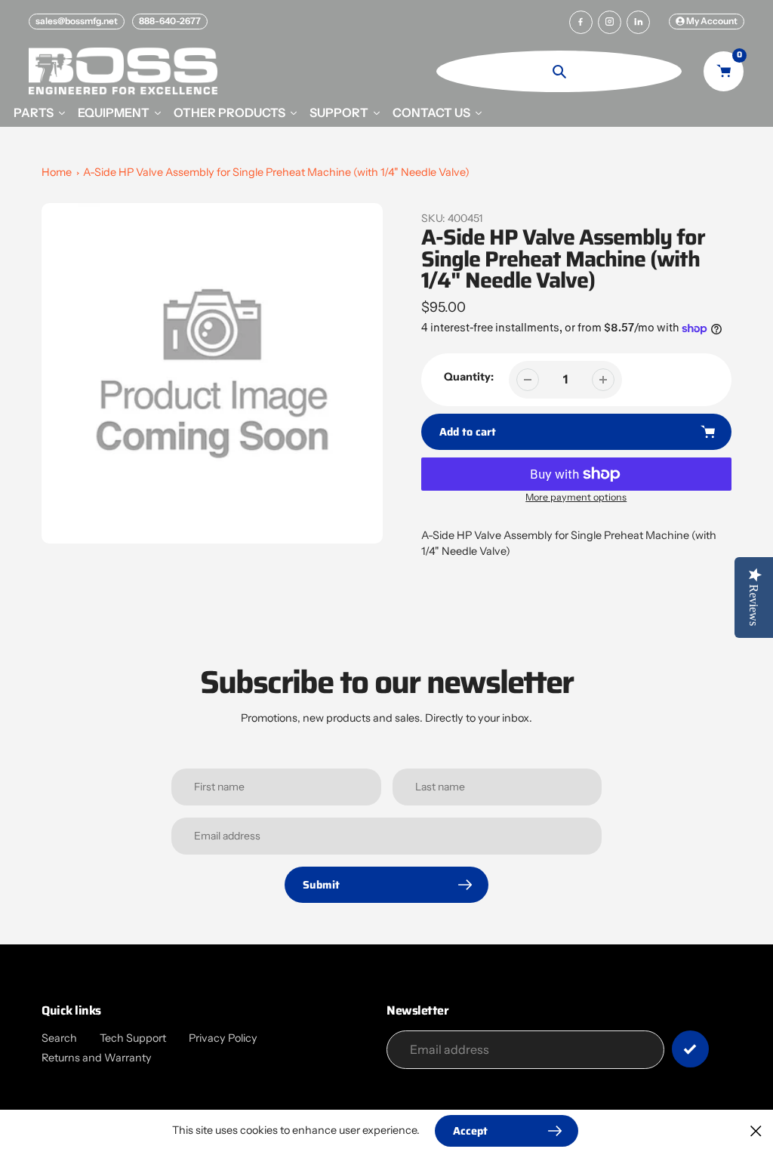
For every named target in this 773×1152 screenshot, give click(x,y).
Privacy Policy (223, 1038)
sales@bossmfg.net (76, 20)
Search (59, 1038)
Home (57, 172)
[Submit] (690, 1048)
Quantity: (469, 376)
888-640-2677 (170, 20)
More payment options (576, 497)
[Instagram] (609, 22)
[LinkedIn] (638, 22)
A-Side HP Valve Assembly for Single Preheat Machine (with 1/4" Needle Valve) (276, 172)
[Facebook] (581, 22)
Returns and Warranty (97, 1057)
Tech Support (133, 1038)
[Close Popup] (756, 1130)
